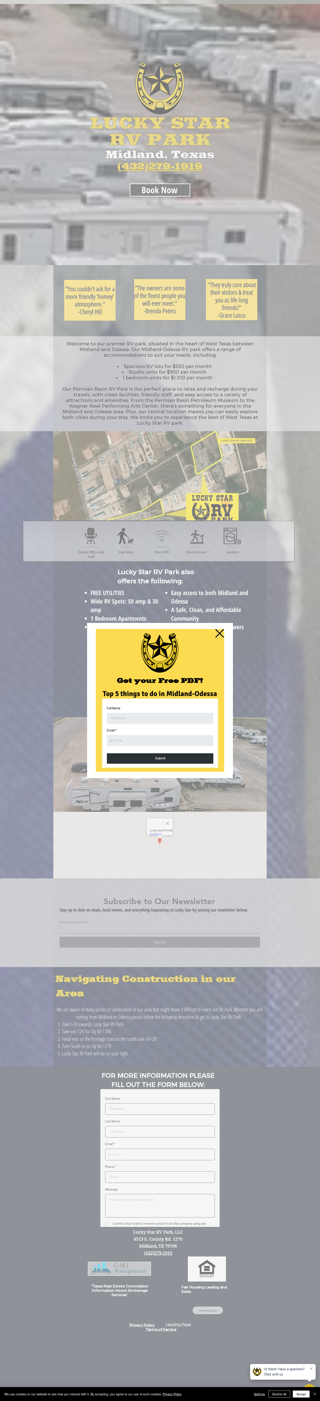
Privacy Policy (172, 1394)
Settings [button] (259, 1394)
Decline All (279, 1394)
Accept (301, 1394)
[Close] (314, 1394)
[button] (219, 633)
